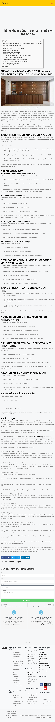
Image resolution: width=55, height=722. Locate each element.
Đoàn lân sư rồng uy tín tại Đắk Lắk (20, 630)
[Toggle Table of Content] (40, 41)
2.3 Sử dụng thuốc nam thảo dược (12, 52)
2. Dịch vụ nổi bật (7, 47)
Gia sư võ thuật (32, 656)
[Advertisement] (27, 17)
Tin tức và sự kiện (17, 685)
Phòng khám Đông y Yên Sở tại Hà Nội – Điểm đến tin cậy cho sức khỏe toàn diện (22, 43)
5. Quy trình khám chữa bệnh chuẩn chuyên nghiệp (15, 59)
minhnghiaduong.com (15, 408)
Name (2, 573)
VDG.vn (42, 669)
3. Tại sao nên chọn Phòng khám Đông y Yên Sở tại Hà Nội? (17, 55)
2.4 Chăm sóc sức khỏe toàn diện (12, 53)
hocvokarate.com (44, 660)
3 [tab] (28, 642)
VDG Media (37, 436)
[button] (2, 625)
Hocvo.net (42, 667)
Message (3, 590)
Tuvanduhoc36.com (45, 671)
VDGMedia (49, 717)
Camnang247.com (44, 665)
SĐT (2, 578)
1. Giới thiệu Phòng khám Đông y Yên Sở (12, 45)
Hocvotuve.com (43, 662)
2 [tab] (27, 642)
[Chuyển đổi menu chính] (52, 3)
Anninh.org (42, 652)
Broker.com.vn (43, 654)
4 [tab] (29, 642)
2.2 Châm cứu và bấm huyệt (11, 50)
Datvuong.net (43, 656)
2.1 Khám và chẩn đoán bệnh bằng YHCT (14, 48)
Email (2, 584)
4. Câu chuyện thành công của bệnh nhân (12, 57)
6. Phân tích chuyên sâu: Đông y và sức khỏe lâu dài (15, 61)
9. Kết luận (5, 67)
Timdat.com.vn (43, 658)
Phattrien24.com (43, 663)
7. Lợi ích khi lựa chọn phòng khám (11, 63)
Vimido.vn (48, 667)
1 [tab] (25, 642)
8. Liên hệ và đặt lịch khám (9, 65)
